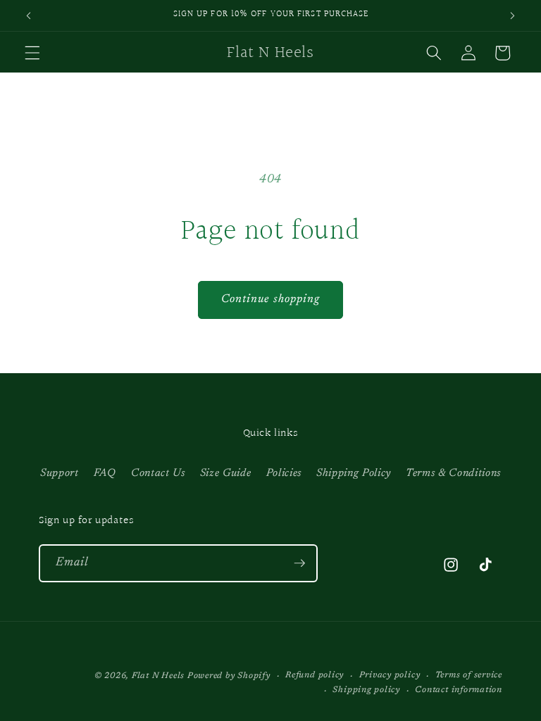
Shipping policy (366, 690)
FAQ (105, 473)
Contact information (458, 690)
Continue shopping (271, 299)
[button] (32, 53)
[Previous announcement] (28, 15)
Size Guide (225, 473)
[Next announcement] (512, 15)
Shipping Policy (353, 473)
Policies (283, 473)
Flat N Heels (158, 676)
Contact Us (158, 473)
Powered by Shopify (228, 676)
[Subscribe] (299, 563)
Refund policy (314, 675)
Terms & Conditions (453, 473)
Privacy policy (390, 675)
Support (59, 473)
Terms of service (468, 675)
